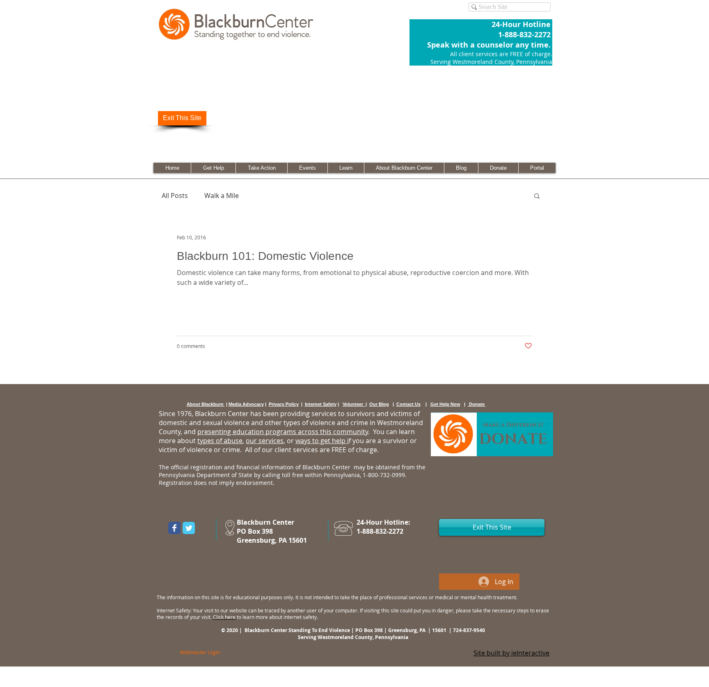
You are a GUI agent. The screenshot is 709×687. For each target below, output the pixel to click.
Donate (477, 404)
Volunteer (354, 404)
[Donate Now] (492, 434)
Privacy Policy (284, 404)
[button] (537, 196)
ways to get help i (322, 440)
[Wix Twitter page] (189, 528)
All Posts (175, 195)
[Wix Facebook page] (174, 528)
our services (265, 440)
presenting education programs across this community (282, 431)
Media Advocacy (246, 404)
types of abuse (219, 440)
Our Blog (379, 404)
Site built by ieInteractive (511, 652)
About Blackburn (206, 404)
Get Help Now (445, 404)
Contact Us (408, 404)
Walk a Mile (221, 195)
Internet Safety (320, 404)
